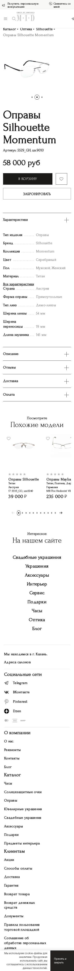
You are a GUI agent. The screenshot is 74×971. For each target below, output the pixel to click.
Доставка (12, 877)
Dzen (17, 711)
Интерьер (37, 584)
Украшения (37, 566)
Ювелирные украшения (23, 809)
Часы (37, 610)
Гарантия (11, 885)
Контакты (12, 758)
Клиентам (14, 851)
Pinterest (20, 702)
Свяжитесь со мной (62, 5)
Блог (37, 628)
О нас (9, 741)
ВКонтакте (21, 692)
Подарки (37, 602)
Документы (13, 916)
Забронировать (37, 194)
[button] (32, 97)
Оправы (10, 800)
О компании (17, 732)
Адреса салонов (17, 662)
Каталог (9, 29)
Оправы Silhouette (23, 479)
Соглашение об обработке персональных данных (25, 943)
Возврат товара (17, 894)
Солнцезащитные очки (23, 792)
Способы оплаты (18, 868)
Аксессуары (37, 575)
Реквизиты (12, 750)
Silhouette (44, 29)
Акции (9, 860)
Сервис (37, 593)
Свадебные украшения (37, 557)
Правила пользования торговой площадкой (22, 927)
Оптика (26, 29)
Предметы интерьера (22, 843)
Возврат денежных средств (19, 905)
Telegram (20, 683)
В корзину (27, 179)
